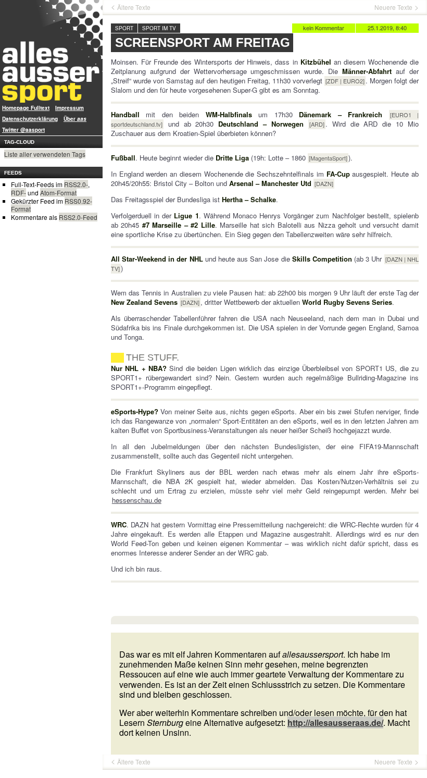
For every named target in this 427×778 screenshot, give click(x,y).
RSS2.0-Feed (78, 217)
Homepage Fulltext (25, 108)
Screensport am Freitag (202, 42)
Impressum (69, 108)
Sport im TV (159, 28)
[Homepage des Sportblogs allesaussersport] (51, 51)
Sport (124, 28)
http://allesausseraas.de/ (335, 722)
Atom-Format (58, 192)
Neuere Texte (393, 7)
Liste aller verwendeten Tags (44, 154)
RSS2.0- (76, 184)
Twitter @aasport (23, 129)
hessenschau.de (136, 500)
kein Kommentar (323, 27)
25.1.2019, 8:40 (387, 27)
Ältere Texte (133, 7)
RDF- (18, 192)
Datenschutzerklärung (30, 118)
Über (75, 118)
